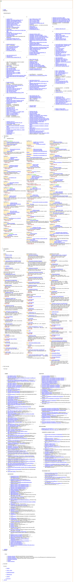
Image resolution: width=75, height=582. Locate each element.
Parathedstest (48, 466)
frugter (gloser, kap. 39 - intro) (12, 109)
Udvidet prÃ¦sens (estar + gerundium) (58, 255)
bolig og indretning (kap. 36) (12, 47)
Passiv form (53, 313)
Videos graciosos (11, 561)
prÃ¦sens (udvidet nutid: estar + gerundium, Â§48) (39, 132)
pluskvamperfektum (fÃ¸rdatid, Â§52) (36, 121)
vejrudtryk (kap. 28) (59, 96)
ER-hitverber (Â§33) (10, 87)
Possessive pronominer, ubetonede (49, 415)
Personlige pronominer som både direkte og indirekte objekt (54, 410)
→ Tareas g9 (6, 296)
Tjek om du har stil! (14, 511)
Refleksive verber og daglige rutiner (15, 422)
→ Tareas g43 (29, 340)
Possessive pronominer (14, 212)
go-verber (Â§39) (9, 130)
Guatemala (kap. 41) (10, 132)
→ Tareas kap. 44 (53, 245)
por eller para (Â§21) (33, 122)
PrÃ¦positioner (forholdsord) (10, 348)
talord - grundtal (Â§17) (60, 70)
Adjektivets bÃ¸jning (8, 292)
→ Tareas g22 (6, 354)
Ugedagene (13, 503)
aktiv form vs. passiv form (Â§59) (12, 27)
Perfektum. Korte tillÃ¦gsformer (14, 440)
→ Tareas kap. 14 (7, 231)
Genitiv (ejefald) (8, 285)
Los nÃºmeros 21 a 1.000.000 (15, 218)
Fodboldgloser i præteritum (13, 419)
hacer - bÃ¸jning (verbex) (34, 22)
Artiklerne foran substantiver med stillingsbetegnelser (21, 482)
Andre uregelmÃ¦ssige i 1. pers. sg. (35, 326)
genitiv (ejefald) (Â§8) (10, 123)
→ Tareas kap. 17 (30, 161)
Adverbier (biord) (8, 319)
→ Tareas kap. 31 (53, 152)
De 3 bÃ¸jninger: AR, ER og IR (34, 296)
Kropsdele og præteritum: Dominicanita (18, 531)
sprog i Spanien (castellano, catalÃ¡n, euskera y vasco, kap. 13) (62, 55)
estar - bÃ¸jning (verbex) (11, 91)
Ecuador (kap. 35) (10, 82)
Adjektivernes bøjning (13, 165)
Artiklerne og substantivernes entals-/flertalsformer (21, 480)
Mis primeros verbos (11, 189)
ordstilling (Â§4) (32, 106)
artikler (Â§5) (9, 32)
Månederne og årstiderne (50, 456)
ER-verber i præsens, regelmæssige (15, 385)
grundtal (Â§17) (9, 131)
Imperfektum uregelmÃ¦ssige (56, 327)
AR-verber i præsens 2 (12, 384)
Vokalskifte (30, 318)
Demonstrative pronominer (36, 176)
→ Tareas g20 (6, 346)
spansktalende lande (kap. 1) (61, 51)
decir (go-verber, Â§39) (11, 68)
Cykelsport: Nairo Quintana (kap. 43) (13, 57)
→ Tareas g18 (6, 340)
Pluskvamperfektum (55, 274)
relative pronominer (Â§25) (60, 39)
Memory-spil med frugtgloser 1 (17, 542)
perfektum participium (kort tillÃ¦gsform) (37, 117)
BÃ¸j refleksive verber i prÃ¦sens (14, 425)
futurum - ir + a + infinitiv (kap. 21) (13, 112)
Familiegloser (13, 514)
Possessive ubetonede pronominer (35, 272)
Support (8, 576)
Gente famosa (10, 183)
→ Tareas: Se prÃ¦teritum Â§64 (56, 339)
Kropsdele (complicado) (15, 529)
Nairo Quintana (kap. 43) (34, 95)
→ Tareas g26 (29, 275)
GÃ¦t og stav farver (45, 394)
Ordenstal (7, 342)
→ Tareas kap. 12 (7, 220)
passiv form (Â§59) (33, 113)
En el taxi (32, 204)
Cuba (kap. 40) (9, 56)
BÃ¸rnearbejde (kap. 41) (11, 50)
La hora (10, 229)
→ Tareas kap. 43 (53, 236)
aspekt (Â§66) (9, 36)
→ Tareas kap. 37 (53, 188)
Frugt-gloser (57, 202)
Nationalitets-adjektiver (14, 182)
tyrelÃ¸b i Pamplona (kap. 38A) (61, 81)
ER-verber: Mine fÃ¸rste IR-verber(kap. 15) (14, 85)
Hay (29, 330)
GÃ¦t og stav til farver (46, 402)
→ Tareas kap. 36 (53, 182)
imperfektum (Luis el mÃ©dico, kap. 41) (37, 38)
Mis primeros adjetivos (13, 166)
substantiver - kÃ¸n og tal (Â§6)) (61, 59)
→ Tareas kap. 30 (53, 145)
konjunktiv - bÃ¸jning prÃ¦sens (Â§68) (36, 65)
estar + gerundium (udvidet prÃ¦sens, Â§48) (15, 92)
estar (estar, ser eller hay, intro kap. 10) (14, 88)
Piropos (9, 560)
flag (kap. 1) (8, 103)
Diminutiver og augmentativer (10, 280)
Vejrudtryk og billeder (49, 451)
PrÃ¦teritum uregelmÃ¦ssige (56, 337)
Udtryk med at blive (55, 360)
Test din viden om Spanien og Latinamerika (53, 434)
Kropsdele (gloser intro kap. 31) (35, 68)
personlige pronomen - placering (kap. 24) (37, 120)
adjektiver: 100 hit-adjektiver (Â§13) (13, 21)
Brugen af (13, 195)
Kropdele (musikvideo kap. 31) (35, 69)
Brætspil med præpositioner (47, 428)
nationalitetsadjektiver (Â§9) (35, 96)
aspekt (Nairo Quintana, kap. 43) (12, 38)
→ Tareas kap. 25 (30, 217)
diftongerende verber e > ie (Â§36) (13, 72)
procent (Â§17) (32, 127)
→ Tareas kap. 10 (7, 208)
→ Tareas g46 (29, 352)
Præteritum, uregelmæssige (13, 447)
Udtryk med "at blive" (12, 471)
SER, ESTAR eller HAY (12, 418)
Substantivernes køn (15, 476)
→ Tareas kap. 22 (30, 199)
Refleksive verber (36, 210)
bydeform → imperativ (10, 49)
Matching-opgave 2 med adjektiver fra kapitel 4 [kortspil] (53, 378)
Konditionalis (53, 291)
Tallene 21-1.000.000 (49, 445)
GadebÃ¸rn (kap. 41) (10, 121)
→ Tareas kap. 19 (30, 172)
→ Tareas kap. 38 (53, 199)
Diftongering (30, 308)
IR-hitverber (30, 305)
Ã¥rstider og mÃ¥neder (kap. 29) (61, 109)
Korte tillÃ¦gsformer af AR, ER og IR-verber (16, 435)
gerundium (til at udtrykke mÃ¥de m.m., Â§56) (15, 129)
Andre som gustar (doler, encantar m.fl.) (35, 349)
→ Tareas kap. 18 (30, 168)
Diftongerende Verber (37, 149)
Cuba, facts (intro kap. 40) (11, 55)
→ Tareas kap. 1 (7, 146)
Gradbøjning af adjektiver (47, 389)
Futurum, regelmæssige (12, 442)
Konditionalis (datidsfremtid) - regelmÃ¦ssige (16, 443)
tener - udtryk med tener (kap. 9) (61, 72)
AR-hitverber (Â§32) (10, 35)
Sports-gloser (35, 165)
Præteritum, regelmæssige (13, 446)
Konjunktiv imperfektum (55, 355)
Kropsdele (57, 148)
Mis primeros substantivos (14, 159)
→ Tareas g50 (52, 267)
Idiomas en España (11, 223)
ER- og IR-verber (13, 211)
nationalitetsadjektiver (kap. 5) (35, 97)
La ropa (33, 175)
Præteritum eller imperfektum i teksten (17, 450)
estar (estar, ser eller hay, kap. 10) (13, 89)
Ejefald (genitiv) (14, 498)
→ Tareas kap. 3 (7, 162)
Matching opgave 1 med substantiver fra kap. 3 (20, 484)
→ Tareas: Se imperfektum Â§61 (56, 328)
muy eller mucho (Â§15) (34, 87)
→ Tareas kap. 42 (53, 229)
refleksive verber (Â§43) (60, 35)
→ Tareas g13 (6, 317)
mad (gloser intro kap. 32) (34, 80)
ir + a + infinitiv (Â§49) (33, 51)
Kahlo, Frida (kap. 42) (33, 59)
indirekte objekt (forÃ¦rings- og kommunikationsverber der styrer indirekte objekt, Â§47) (39, 45)
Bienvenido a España (11, 205)
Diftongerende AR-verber (13, 400)
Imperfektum (58, 219)
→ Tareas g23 (29, 259)
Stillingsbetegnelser (15, 492)
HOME (4, 9)
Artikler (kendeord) (8, 268)
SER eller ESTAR (11, 415)
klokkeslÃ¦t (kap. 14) (33, 61)
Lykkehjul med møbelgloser (16, 541)
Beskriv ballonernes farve (47, 392)
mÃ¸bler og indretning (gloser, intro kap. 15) (38, 88)
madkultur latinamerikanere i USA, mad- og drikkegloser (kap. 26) (38, 84)
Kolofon (8, 568)
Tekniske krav (9, 574)
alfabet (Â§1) (9, 29)
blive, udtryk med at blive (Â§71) (12, 46)
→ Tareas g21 (6, 350)
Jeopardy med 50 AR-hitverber (14, 391)
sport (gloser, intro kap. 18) (60, 52)
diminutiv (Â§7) (9, 74)
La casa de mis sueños (57, 180)
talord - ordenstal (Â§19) (60, 71)
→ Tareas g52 (52, 278)
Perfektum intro (54, 264)
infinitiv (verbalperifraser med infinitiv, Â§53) (38, 48)
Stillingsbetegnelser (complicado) (17, 496)
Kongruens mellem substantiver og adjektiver (51, 385)
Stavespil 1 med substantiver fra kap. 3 (18, 487)
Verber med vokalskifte (37, 150)
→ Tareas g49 (52, 262)
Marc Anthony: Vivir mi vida (35, 188)
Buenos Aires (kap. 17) (10, 48)
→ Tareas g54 (52, 289)
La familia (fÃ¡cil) (14, 519)
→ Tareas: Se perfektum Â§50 (56, 309)
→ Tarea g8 (6, 288)
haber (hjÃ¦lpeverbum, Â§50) (35, 19)
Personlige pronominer (32, 255)
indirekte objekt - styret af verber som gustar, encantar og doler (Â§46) (38, 43)
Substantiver (13, 491)
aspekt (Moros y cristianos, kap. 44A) (13, 39)
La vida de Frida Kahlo (57, 226)
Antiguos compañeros (57, 162)
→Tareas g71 (52, 365)
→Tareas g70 (52, 358)
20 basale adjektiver (46, 375)
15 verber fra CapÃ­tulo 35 (50, 479)
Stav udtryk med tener (12, 376)
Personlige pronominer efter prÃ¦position (50, 412)
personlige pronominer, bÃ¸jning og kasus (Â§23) (39, 118)
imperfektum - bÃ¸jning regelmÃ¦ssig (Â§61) (38, 36)
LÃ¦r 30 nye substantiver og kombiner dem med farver (52, 396)
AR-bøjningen (12, 188)
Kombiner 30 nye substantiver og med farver (51, 398)
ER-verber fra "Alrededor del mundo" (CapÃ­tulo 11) (18, 380)
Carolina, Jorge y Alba (34, 166)
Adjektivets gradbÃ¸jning (10, 298)
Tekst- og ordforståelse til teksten (51, 475)
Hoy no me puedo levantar (61, 149)
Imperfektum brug (54, 319)
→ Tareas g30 (29, 292)
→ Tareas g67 (52, 351)
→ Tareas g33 (29, 303)
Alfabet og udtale (8, 255)
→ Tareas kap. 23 (30, 207)
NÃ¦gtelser (7, 328)
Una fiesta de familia (34, 220)
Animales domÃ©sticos (12, 558)
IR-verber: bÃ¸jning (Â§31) (34, 53)
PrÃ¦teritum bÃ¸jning (55, 334)
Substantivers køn (13, 157)
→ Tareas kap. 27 (30, 230)
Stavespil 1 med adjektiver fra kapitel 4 (49, 381)
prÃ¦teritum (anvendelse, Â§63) (59, 17)
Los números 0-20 (12, 177)
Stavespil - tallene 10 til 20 (50, 444)
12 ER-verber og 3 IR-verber (13, 396)
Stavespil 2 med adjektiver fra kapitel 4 (49, 382)
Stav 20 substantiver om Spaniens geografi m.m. (20, 499)
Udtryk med (54, 311)
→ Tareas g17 (6, 337)
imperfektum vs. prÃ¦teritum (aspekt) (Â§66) (38, 39)
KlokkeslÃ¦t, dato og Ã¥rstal (10, 339)
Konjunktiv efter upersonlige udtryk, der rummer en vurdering (20, 465)
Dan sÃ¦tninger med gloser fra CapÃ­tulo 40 (53, 483)
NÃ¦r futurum (53, 260)
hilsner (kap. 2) (32, 26)
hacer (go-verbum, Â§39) (34, 21)
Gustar (29, 344)
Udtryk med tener (12, 196)
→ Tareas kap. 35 (53, 176)
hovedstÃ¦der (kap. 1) (33, 28)
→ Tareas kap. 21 (30, 191)
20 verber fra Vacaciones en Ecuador (15, 401)
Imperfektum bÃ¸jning (55, 324)
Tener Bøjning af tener (12, 375)
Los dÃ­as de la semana (40, 144)
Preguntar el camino (57, 167)
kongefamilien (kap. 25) (34, 63)
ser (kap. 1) (57, 47)
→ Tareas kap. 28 (30, 235)
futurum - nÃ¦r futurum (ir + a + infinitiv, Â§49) (15, 111)
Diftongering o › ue (31, 315)
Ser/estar (30, 332)
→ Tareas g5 (6, 270)
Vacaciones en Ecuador (58, 173)
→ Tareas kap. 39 (53, 207)
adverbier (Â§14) (9, 26)
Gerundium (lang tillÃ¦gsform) (57, 296)
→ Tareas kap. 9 (7, 200)
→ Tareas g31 (29, 297)
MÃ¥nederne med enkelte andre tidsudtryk (53, 460)
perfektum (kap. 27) (39, 116)
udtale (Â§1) (57, 90)
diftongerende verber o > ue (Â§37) (13, 73)
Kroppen (12, 523)
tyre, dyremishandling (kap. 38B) (61, 82)
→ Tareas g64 (52, 336)
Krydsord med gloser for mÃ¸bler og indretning (20, 540)
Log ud (5, 579)
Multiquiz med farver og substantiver (49, 400)
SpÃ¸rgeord (7, 352)
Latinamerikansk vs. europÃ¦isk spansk (12, 261)
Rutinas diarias (33, 211)
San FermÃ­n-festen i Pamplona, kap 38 (63, 44)
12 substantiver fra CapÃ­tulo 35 (51, 481)
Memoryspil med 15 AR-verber (14, 389)
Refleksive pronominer (32, 268)
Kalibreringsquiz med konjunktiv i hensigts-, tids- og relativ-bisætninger (22, 467)
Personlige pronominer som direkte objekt (50, 408)
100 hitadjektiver (45, 391)
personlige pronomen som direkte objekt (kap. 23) (39, 119)
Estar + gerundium (35, 177)
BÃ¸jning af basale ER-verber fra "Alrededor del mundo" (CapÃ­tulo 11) (22, 377)
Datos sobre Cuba (59, 210)
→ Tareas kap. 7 (7, 185)
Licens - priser (9, 570)
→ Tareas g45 (29, 347)
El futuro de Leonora (57, 186)
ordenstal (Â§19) (32, 105)
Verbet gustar (36, 143)
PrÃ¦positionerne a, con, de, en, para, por (50, 429)
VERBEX (5, 549)
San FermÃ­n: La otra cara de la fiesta (60, 195)
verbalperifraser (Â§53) (60, 97)
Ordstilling (6, 266)
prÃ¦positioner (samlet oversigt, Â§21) (36, 130)
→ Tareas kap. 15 (7, 237)
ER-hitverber (30, 302)
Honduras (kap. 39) (33, 27)
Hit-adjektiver (44, 390)
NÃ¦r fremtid (34, 187)
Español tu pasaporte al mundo (13, 142)
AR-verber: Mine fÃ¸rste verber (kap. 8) (14, 33)
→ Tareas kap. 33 (53, 164)
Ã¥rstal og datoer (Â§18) (60, 108)
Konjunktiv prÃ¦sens (55, 353)
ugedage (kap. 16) (59, 92)
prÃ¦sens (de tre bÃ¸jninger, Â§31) (36, 131)
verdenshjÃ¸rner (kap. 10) (60, 102)
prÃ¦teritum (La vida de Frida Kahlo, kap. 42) (61, 20)
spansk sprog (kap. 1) (59, 50)
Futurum (57, 185)
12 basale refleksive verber (13, 426)
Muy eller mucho (8, 323)
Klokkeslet (47, 448)
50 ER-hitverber (11, 397)
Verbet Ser (12, 150)
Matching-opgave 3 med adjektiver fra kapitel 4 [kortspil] (53, 380)
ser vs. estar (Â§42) (59, 49)
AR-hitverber (30, 299)
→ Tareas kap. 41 (53, 222)
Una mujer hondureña (57, 203)
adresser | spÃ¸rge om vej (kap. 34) (13, 25)
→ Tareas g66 (52, 347)
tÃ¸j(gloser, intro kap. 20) (60, 83)
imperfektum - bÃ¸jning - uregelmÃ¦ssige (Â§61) (38, 37)
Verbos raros (9, 235)
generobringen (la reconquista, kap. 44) (14, 122)
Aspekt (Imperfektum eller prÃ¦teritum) (58, 340)
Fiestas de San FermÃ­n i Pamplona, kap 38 (15, 100)
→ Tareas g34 (29, 306)
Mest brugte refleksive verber (33, 342)
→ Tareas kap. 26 (30, 224)
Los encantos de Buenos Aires (36, 157)
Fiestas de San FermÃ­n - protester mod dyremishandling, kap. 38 (14, 102)
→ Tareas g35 (29, 310)
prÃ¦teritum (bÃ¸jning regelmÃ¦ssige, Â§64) (61, 18)
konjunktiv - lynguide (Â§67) (35, 64)
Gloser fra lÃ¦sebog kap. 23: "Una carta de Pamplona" (55, 477)
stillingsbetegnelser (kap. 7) (60, 58)
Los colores (34, 171)
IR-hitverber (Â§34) (33, 54)
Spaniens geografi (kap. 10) (61, 63)
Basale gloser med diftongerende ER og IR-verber (18, 408)
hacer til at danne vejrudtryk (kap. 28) (36, 23)
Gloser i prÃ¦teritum (11, 448)
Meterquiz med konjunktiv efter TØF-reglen (16, 464)
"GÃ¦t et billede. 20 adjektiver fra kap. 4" (50, 383)
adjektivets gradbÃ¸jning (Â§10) (12, 23)
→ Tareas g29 (29, 287)
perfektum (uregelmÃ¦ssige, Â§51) (36, 115)
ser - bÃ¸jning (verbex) (59, 48)
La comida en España (57, 156)
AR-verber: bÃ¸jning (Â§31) (11, 34)
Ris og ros (8, 578)
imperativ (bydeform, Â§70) (34, 34)
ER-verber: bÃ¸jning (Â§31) (11, 86)
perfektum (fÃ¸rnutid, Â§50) (34, 114)
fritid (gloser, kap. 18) (10, 108)
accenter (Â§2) (9, 19)
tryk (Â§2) (57, 80)
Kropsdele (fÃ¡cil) (14, 527)
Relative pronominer (32, 285)
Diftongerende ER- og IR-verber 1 (14, 404)
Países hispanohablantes (12, 144)
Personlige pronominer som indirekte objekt (50, 409)
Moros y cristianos (57, 241)
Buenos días (9, 151)
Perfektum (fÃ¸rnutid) (36, 227)
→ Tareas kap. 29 (30, 243)
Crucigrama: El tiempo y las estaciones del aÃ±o (54, 457)
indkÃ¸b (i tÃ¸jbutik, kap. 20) (34, 49)
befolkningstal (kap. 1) (10, 44)
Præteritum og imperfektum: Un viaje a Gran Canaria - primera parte (21, 459)
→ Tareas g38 (29, 320)
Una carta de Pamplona (58, 192)
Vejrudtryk (47, 452)
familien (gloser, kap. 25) (11, 97)
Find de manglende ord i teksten (51, 473)
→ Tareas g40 (29, 328)
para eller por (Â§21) (33, 112)
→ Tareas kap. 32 (53, 159)
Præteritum (57, 225)
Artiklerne (12, 158)
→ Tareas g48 (52, 258)
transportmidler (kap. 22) (60, 79)
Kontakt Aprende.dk (10, 572)
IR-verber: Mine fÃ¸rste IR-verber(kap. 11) (37, 52)
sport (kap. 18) (58, 53)
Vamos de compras (34, 178)
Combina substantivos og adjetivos (14, 171)
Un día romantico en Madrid (35, 228)
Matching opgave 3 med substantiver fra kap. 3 (20, 486)
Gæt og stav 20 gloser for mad (17, 536)
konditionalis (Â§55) (33, 62)
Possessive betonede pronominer (34, 277)
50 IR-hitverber (11, 399)
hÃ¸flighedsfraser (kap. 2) (34, 29)
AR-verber (10, 390)
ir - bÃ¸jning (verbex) (33, 50)
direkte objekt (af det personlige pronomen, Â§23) (16, 75)
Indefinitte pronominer (32, 289)
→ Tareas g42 (29, 333)
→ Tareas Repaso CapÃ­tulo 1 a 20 (34, 184)
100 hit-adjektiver (8, 316)
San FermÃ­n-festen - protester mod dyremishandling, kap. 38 (62, 46)
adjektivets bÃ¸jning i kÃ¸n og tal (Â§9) (14, 22)
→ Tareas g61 (52, 325)
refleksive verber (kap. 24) (60, 38)
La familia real (33, 216)
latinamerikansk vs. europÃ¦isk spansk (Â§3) (38, 75)
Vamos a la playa (33, 233)
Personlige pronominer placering (34, 261)
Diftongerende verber (13, 234)
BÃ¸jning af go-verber (12, 412)
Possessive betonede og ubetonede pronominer (51, 422)
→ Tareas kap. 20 (30, 181)
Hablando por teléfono (57, 142)
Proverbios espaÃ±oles (12, 559)
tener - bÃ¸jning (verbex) (60, 73)
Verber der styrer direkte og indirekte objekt (37, 354)
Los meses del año (34, 240)
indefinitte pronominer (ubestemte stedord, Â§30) (39, 47)
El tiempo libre (48, 453)
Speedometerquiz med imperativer (14, 469)
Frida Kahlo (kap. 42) (10, 107)
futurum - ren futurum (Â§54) (12, 113)
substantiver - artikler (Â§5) (60, 60)
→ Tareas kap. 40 (53, 216)
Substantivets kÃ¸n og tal (9, 274)
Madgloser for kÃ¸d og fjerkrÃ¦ (16, 534)
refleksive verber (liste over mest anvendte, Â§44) (61, 37)
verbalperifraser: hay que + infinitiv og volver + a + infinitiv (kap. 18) (62, 99)
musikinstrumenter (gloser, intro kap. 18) (37, 86)
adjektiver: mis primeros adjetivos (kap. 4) (14, 20)
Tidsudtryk (7, 345)
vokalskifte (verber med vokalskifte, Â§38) (63, 104)
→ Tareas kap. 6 (7, 179)
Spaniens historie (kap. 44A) (61, 64)
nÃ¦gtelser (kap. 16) (33, 99)
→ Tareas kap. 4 (7, 168)
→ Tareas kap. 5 (7, 174)
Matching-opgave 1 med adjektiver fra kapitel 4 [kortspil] (53, 377)
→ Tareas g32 (29, 300)
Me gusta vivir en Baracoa (58, 213)
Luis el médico (56, 220)
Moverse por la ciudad (34, 195)
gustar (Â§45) (9, 133)
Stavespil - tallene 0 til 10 (50, 443)
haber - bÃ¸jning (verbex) (34, 20)
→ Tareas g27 (29, 280)
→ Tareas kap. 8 (7, 192)
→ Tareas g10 (6, 303)
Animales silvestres (11, 556)
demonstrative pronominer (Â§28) (13, 70)
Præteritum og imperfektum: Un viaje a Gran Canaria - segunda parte (21, 461)
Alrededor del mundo (11, 213)
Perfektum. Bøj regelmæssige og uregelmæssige (17, 438)
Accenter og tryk (8, 257)
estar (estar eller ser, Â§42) (11, 90)
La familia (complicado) (15, 521)
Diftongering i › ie (31, 312)
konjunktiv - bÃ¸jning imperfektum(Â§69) (37, 66)
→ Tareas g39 (29, 324)
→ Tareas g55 (52, 294)
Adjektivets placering (9, 305)
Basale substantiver (14, 489)
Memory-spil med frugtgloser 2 (17, 543)
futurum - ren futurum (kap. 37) (12, 114)
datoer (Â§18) (9, 66)
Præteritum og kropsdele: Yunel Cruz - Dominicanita (18, 452)
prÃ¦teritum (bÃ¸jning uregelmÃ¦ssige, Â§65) (61, 19)
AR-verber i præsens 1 (12, 383)
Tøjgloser (13, 510)
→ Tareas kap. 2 (7, 154)
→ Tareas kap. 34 (53, 170)
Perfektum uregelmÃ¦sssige (56, 269)
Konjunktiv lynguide (55, 350)
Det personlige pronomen (15, 149)
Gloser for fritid (35, 164)
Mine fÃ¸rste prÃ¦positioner (15, 204)
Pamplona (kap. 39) (33, 111)
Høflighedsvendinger (49, 438)
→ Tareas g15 (6, 326)
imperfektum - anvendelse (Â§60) (36, 35)
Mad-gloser (57, 155)
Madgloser (13, 537)
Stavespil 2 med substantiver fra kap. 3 (18, 488)
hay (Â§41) (31, 24)
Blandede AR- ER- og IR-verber (14, 387)
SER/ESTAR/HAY (13, 203)
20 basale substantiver (15, 490)
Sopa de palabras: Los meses (51, 459)
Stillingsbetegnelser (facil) (16, 494)
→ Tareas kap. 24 (30, 213)
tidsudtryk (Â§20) (58, 74)
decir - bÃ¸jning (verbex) (11, 69)
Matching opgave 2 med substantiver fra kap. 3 (20, 485)
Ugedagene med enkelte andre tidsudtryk (19, 504)
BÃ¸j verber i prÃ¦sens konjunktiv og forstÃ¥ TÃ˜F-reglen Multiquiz (21, 463)
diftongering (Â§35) (10, 71)
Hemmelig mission (11, 394)
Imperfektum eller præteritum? (61, 232)
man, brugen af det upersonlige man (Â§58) (38, 85)
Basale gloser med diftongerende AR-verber (16, 403)
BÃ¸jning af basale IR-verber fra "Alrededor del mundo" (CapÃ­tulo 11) (21, 381)
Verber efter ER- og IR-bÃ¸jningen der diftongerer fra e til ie (19, 406)
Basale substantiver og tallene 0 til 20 (52, 441)
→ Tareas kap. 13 (7, 226)
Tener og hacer (11, 411)
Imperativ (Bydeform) (55, 357)
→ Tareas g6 (6, 278)
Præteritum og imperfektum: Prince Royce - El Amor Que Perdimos (21, 456)
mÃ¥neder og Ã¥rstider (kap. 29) (35, 89)
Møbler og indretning (59, 179)
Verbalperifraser (54, 280)
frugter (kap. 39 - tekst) (10, 110)
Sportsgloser (13, 506)
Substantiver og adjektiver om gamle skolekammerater (56, 462)
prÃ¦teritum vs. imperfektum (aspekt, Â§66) (61, 21)
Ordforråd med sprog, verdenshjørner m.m (53, 439)
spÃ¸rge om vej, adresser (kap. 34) (62, 66)
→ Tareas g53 (52, 285)
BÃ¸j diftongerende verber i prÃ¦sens (15, 410)
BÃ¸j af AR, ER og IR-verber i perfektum (15, 436)
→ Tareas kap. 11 (7, 215)
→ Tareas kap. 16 (30, 146)
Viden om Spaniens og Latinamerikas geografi (54, 436)
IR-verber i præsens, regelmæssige (15, 386)
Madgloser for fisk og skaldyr (16, 535)
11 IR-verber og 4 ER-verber (13, 398)
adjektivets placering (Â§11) (12, 24)
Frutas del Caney (59, 206)
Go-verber (30, 322)
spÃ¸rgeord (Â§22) (59, 57)
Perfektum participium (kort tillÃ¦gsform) (59, 303)
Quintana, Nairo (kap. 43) (60, 28)
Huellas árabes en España (59, 242)
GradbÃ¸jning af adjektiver (38, 142)
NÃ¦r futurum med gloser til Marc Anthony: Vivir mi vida (18, 433)
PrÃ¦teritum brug (54, 330)
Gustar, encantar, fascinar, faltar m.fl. (15, 429)
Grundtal (6, 334)
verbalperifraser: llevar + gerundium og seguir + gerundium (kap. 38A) (63, 101)
